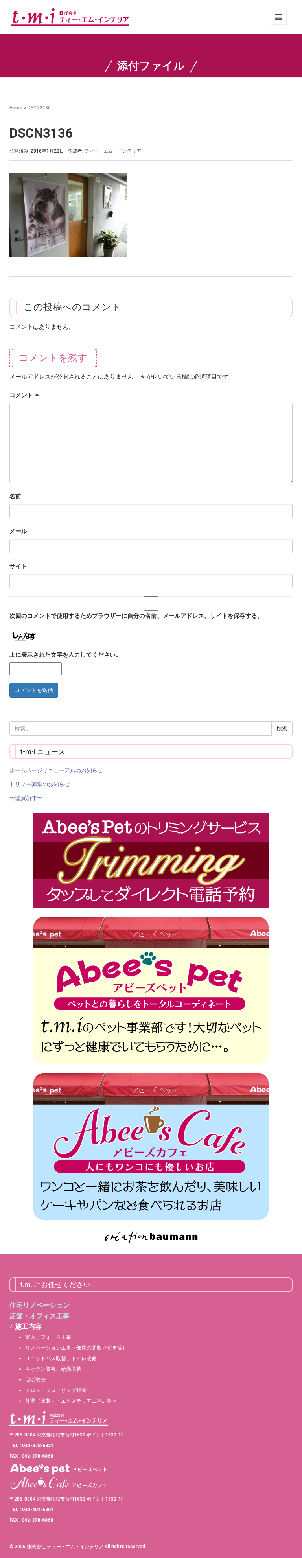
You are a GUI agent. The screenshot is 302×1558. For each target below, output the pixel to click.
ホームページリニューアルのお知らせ (56, 770)
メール (18, 531)
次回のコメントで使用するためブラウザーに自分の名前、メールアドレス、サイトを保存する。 (136, 615)
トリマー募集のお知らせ (39, 784)
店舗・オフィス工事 (39, 1316)
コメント (24, 395)
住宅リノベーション (39, 1305)
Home (15, 107)
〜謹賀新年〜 (25, 798)
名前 (15, 496)
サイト (18, 566)
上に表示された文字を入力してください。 (65, 654)
